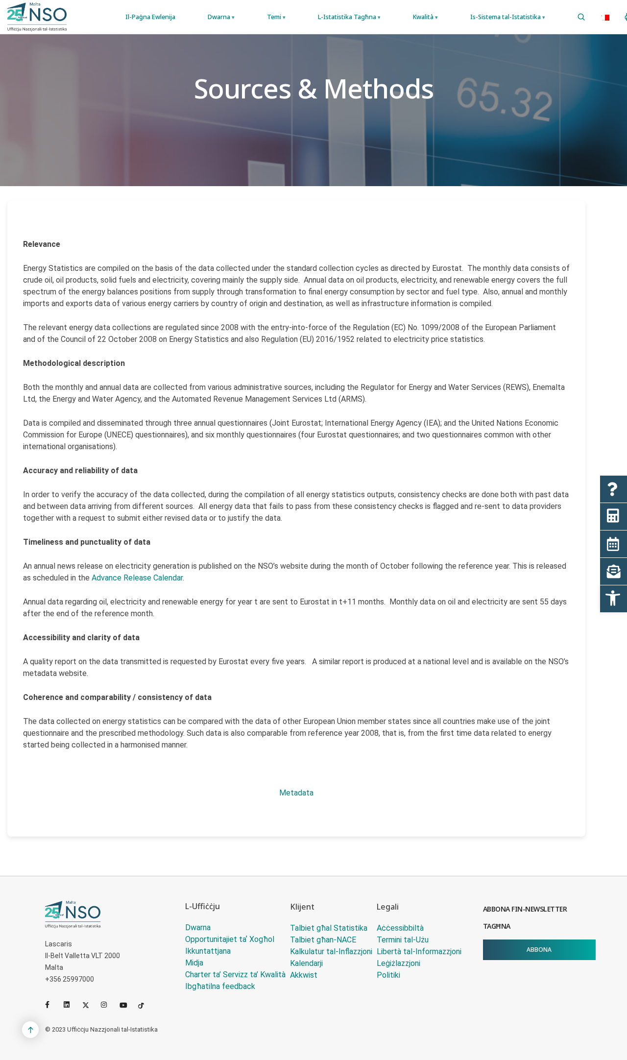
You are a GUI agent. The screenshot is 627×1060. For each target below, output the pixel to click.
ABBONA (539, 949)
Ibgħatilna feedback (220, 986)
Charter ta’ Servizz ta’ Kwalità (235, 974)
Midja (194, 962)
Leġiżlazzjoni (398, 963)
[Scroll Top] (30, 1029)
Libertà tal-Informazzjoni (419, 951)
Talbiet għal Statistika (328, 928)
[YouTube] (127, 1004)
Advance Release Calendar (137, 577)
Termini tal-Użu (403, 939)
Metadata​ (296, 792)
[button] (613, 598)
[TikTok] (145, 1004)
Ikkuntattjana (208, 951)
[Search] (581, 17)
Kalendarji (306, 963)
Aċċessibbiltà (400, 928)
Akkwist (303, 975)
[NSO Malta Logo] (37, 17)
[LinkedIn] (71, 1004)
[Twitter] (89, 1004)
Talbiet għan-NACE (323, 939)
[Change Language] (605, 17)
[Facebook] (52, 1004)
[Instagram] (108, 1004)
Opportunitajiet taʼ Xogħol (229, 939)
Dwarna (198, 927)
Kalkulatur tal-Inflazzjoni (331, 951)
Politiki (388, 975)
